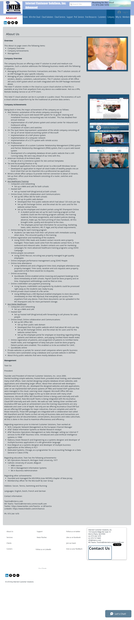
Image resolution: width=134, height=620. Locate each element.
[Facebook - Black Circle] (8, 22)
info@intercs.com (94, 540)
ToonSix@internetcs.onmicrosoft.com (30, 503)
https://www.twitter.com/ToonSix (26, 506)
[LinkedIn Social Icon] (5, 22)
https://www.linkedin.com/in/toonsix (28, 508)
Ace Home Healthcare (17, 304)
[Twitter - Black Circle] (12, 22)
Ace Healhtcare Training (18, 181)
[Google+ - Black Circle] (16, 22)
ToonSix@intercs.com (13, 501)
